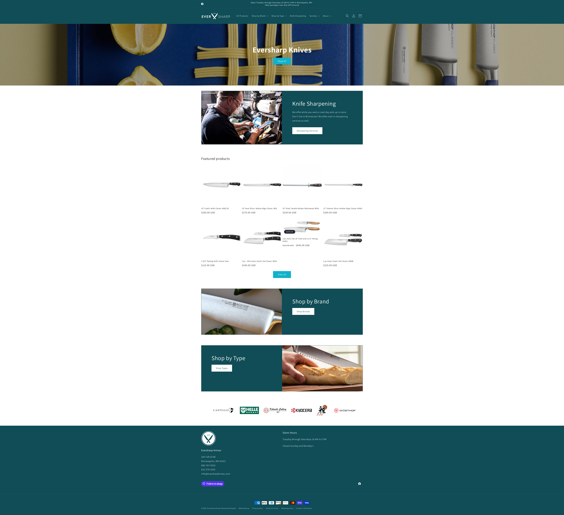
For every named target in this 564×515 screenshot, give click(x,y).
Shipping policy (287, 508)
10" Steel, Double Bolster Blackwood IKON (301, 208)
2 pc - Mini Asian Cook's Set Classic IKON (259, 261)
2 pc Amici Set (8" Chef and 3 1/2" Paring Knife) (300, 240)
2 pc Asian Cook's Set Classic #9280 (338, 261)
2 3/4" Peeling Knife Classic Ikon (215, 261)
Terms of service (272, 508)
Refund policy (244, 508)
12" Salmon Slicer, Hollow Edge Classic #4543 (342, 208)
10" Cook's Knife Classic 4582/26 (215, 208)
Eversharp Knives (213, 508)
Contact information (304, 508)
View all (282, 274)
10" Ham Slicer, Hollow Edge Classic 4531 (259, 208)
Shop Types (222, 368)
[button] (260, 16)
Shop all (282, 61)
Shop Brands (303, 311)
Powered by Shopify (228, 508)
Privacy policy (257, 508)
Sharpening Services (307, 130)
